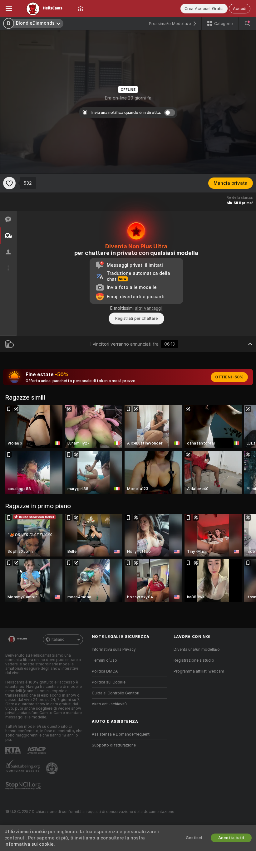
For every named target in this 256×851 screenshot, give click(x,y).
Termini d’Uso (104, 660)
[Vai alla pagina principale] (44, 8)
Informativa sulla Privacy (114, 649)
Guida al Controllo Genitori (115, 693)
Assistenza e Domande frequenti (121, 734)
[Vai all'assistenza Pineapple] (52, 768)
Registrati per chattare (136, 318)
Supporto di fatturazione (114, 745)
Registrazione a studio (194, 660)
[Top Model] (80, 8)
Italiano (58, 639)
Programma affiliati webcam (199, 671)
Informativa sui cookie (29, 844)
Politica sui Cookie (109, 682)
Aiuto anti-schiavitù (109, 704)
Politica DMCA (105, 671)
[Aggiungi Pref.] (9, 183)
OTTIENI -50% (229, 377)
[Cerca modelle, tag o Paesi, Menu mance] (247, 23)
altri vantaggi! (149, 308)
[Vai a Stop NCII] (23, 786)
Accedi (239, 8)
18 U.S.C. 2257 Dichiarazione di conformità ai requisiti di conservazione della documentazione (89, 812)
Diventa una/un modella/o (197, 649)
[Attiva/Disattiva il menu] (8, 8)
